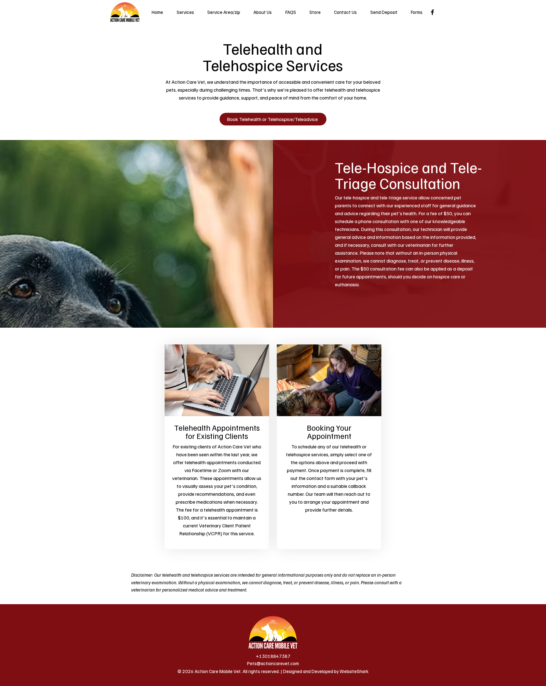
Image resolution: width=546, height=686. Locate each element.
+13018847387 (273, 656)
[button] (416, 12)
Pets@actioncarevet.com (273, 663)
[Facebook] (432, 12)
